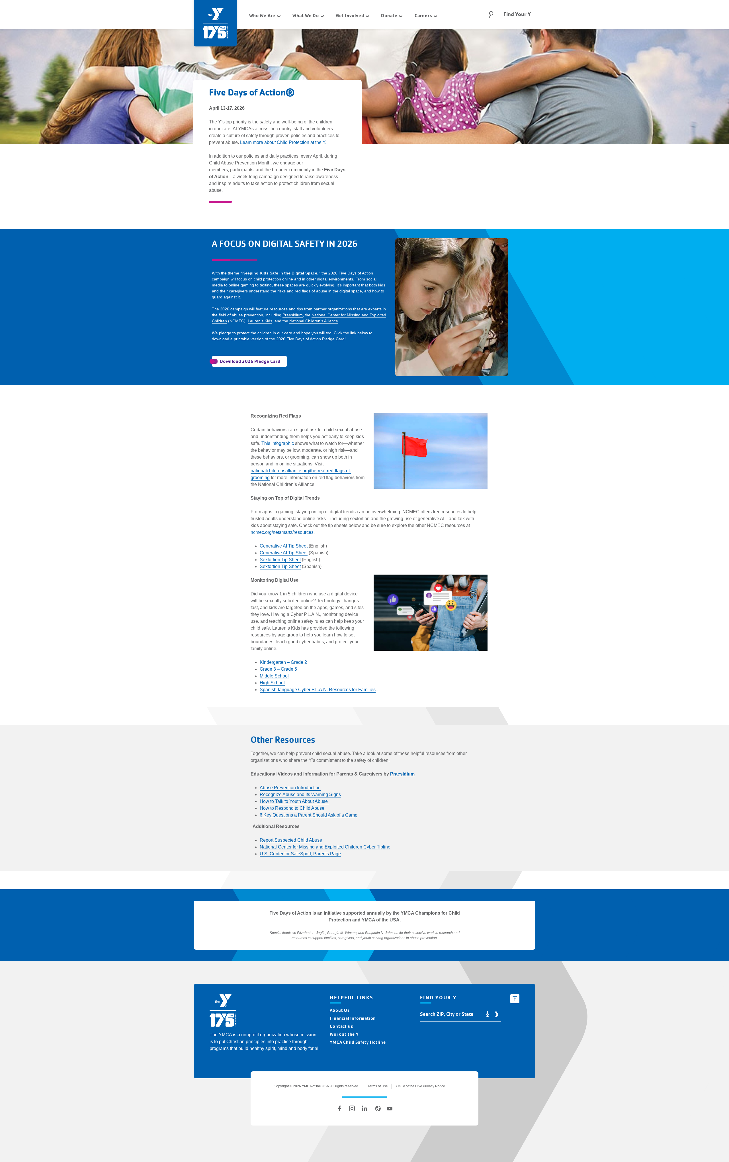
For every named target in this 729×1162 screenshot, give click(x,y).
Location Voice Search (487, 1014)
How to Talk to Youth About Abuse (294, 801)
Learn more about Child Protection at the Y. (283, 142)
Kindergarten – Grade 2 (283, 662)
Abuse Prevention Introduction (290, 787)
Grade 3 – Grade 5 (278, 669)
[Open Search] (491, 15)
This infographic (277, 443)
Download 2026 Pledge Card (250, 361)
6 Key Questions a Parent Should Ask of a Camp (308, 815)
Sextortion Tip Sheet (280, 559)
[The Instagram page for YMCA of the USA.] (352, 1108)
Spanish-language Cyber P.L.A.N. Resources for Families (318, 689)
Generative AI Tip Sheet (284, 546)
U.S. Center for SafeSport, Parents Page (300, 853)
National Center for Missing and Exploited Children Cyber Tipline (325, 846)
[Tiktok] (377, 1108)
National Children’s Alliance (313, 321)
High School (272, 682)
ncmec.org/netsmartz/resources (282, 532)
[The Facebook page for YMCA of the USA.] (339, 1108)
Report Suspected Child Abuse (291, 840)
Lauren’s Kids (260, 321)
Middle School (274, 675)
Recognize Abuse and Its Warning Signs (300, 794)
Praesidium (292, 315)
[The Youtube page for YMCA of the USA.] (389, 1108)
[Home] (223, 1011)
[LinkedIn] (364, 1108)
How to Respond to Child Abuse (292, 808)
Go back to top (514, 998)
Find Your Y (517, 14)
